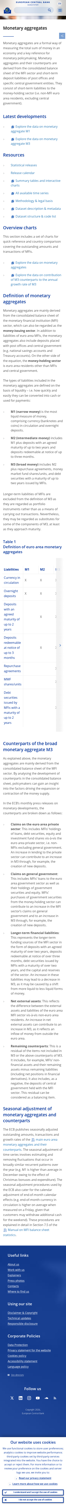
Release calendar (23, 173)
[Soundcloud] (46, 1398)
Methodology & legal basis (34, 201)
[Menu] (60, 10)
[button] (59, 3)
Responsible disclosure (23, 1323)
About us (13, 1264)
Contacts (13, 1286)
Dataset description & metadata (38, 209)
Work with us (16, 1270)
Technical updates (19, 1318)
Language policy (18, 1366)
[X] (12, 1398)
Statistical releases (24, 165)
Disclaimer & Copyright (22, 1313)
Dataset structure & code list (36, 216)
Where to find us (18, 1291)
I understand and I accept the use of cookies (35, 1492)
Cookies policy (17, 1356)
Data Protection (18, 1345)
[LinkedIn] (20, 1398)
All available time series (32, 193)
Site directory (17, 1375)
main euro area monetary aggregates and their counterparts (30, 1145)
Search (49, 10)
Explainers (14, 1275)
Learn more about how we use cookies (35, 1484)
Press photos (16, 1281)
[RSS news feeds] (55, 1398)
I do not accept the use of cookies (35, 1500)
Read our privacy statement (35, 1478)
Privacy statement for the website (29, 1350)
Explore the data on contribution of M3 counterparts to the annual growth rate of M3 (36, 280)
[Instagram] (29, 1398)
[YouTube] (37, 1398)
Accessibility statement (22, 1361)
